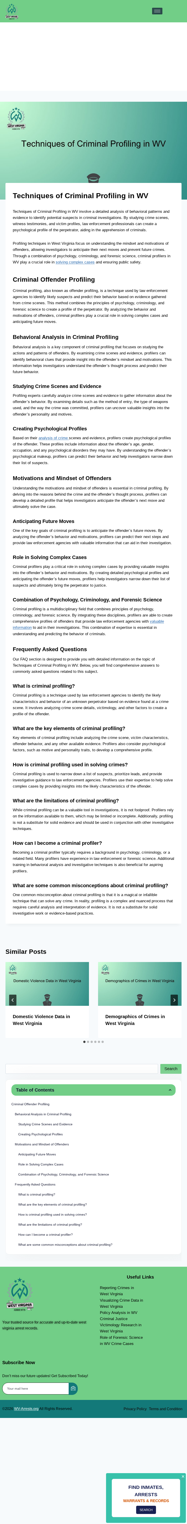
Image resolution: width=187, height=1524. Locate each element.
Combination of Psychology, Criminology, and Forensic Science (63, 1174)
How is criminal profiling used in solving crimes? (52, 1214)
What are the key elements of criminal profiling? (52, 1204)
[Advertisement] (93, 56)
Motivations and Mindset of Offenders (42, 1144)
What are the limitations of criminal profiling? (50, 1224)
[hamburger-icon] (157, 11)
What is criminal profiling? (36, 1194)
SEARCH (146, 1510)
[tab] (84, 1042)
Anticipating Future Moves (37, 1154)
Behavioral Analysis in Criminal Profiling (43, 1114)
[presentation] (47, 984)
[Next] (174, 1000)
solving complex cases (75, 262)
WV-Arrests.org (26, 1409)
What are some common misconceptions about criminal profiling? (65, 1244)
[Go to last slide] (12, 1000)
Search (170, 1068)
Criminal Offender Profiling (30, 1104)
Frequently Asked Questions (35, 1184)
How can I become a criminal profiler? (45, 1234)
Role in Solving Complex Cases (40, 1164)
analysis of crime (54, 438)
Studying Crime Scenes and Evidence (45, 1124)
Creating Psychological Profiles (40, 1134)
